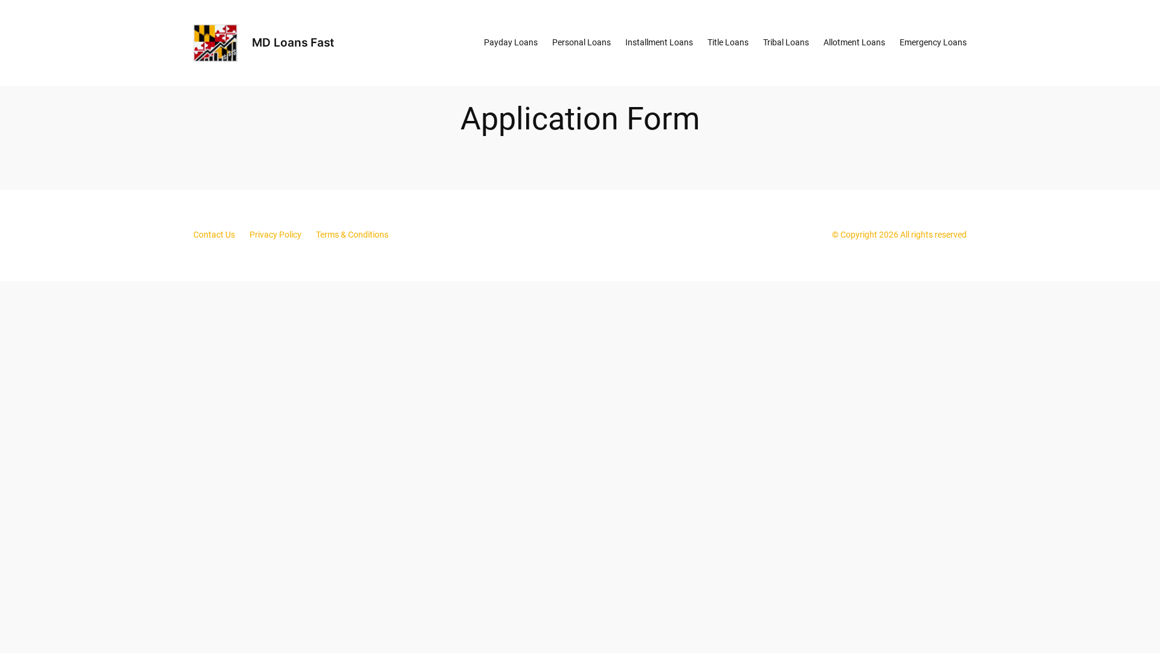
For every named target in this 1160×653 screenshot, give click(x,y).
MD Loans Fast (293, 42)
